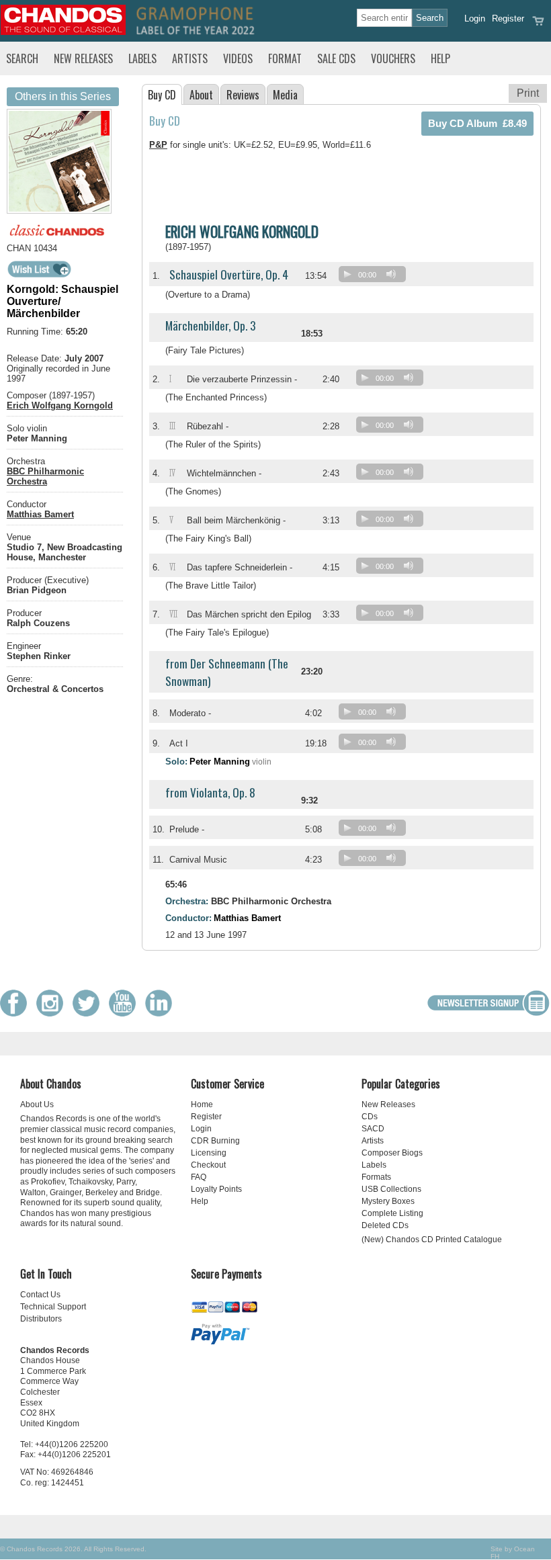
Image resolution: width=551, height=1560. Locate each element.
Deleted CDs (385, 1225)
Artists (190, 58)
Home (202, 1104)
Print (528, 93)
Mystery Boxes (388, 1201)
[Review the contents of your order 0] (538, 25)
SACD (373, 1128)
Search (22, 58)
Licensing (208, 1153)
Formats (376, 1177)
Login (474, 18)
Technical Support (53, 1306)
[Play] (347, 274)
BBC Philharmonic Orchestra (45, 476)
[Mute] (391, 274)
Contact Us (40, 1294)
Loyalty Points (216, 1189)
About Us (37, 1104)
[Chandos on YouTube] (125, 1013)
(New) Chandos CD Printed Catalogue (432, 1239)
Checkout (208, 1165)
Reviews (242, 95)
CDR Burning (215, 1140)
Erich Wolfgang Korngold (60, 405)
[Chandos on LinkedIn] (162, 1013)
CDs (370, 1116)
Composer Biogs (392, 1153)
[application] (376, 277)
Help (440, 58)
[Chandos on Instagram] (53, 1013)
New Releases (83, 58)
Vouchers (393, 58)
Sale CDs (336, 58)
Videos (238, 58)
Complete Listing (392, 1213)
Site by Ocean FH (513, 1552)
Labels (142, 58)
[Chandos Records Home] (63, 32)
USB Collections (391, 1189)
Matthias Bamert (40, 514)
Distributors (41, 1319)
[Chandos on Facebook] (17, 1013)
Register (508, 18)
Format (285, 58)
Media (285, 95)
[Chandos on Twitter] (89, 1013)
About (201, 95)
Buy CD (162, 95)
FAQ (198, 1177)
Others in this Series (63, 96)
